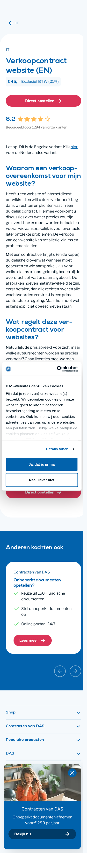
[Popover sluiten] (72, 772)
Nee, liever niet (41, 480)
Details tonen (57, 449)
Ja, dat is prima (42, 464)
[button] (43, 713)
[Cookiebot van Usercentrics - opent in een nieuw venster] (58, 369)
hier (74, 147)
